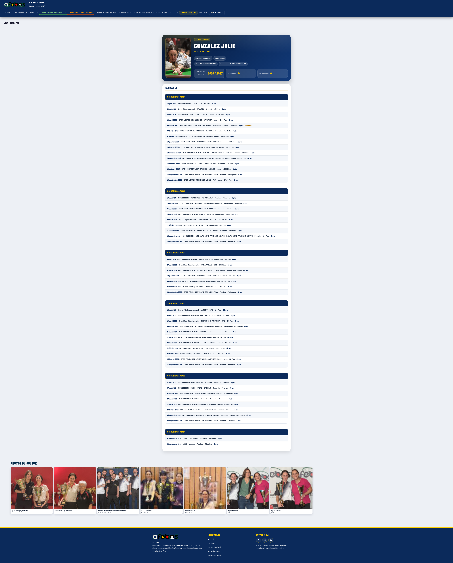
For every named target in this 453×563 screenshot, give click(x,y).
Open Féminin (146, 511)
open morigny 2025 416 (20, 511)
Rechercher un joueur (144, 13)
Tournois (211, 543)
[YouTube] (270, 540)
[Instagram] (264, 540)
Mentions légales (263, 548)
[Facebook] (258, 540)
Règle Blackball (214, 547)
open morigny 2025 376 (63, 511)
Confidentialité (277, 548)
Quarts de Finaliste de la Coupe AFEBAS (113, 511)
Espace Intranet (215, 555)
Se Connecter (21, 13)
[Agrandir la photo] (32, 488)
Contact (203, 13)
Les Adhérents (214, 551)
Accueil (8, 13)
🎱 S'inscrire (217, 13)
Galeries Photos (188, 13)
